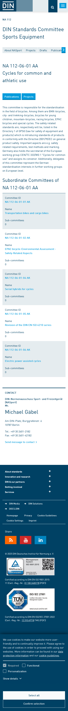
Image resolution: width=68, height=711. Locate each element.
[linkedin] (40, 540)
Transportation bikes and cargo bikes (27, 212)
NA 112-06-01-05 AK (17, 313)
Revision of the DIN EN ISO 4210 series (28, 324)
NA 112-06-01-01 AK (17, 201)
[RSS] (11, 540)
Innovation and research (17, 476)
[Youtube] (25, 540)
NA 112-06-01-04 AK (17, 277)
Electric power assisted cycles (23, 360)
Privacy (28, 515)
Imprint (32, 520)
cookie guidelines (49, 655)
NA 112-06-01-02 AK (17, 237)
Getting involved (13, 486)
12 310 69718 (28, 620)
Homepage (12, 515)
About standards (13, 471)
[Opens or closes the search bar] (52, 6)
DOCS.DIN (14, 508)
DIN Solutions (35, 503)
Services (9, 492)
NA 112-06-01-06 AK (17, 349)
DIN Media (14, 503)
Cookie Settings (15, 520)
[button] (14, 679)
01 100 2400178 (31, 583)
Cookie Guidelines (47, 515)
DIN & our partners (15, 481)
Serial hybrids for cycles (19, 288)
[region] (34, 661)
